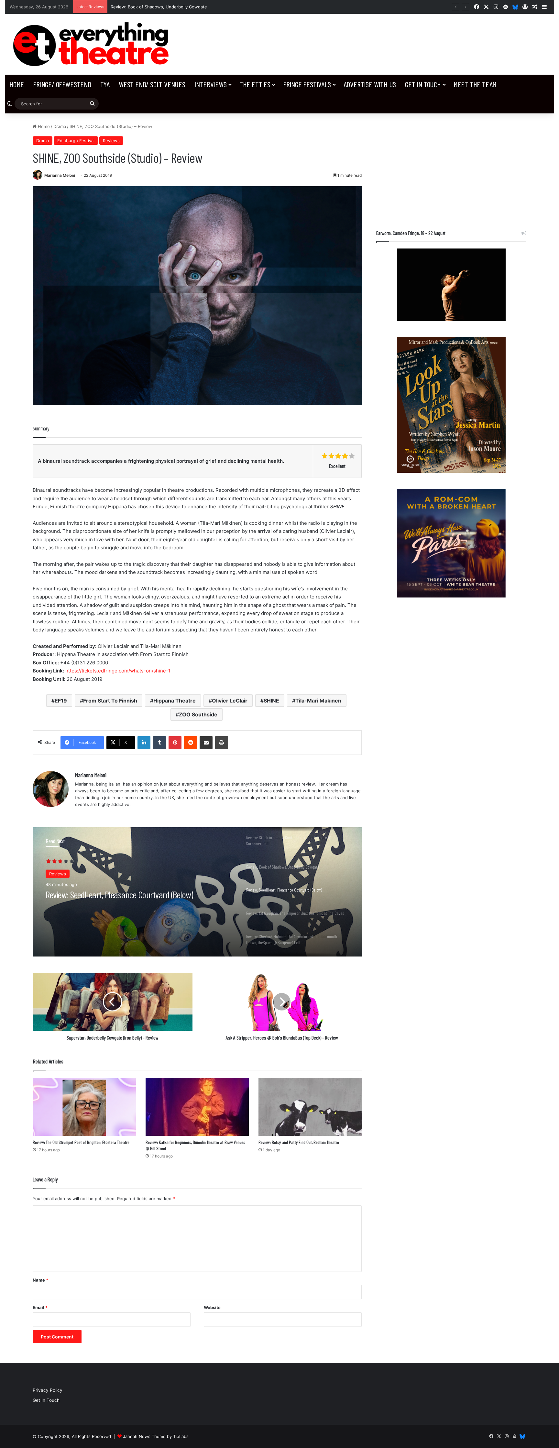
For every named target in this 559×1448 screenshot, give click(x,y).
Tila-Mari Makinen (318, 700)
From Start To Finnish (110, 700)
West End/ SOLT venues (152, 84)
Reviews (111, 140)
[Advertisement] (451, 168)
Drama (59, 126)
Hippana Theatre (174, 700)
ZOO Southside (198, 714)
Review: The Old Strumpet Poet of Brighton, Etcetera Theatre (81, 1142)
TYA (105, 84)
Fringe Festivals (307, 84)
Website (212, 1307)
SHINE (271, 700)
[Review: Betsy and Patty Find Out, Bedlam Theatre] (310, 1107)
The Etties (254, 84)
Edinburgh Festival (75, 140)
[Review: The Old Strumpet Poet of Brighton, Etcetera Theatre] (84, 1107)
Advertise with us (370, 84)
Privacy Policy (47, 1390)
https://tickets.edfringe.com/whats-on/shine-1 (117, 671)
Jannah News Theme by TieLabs (156, 1436)
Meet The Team (475, 84)
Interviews (210, 84)
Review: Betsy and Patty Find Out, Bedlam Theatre (298, 1142)
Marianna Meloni (59, 175)
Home (16, 84)
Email (40, 1307)
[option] (197, 892)
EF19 (61, 700)
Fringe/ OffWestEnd (62, 84)
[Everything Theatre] (93, 44)
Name (40, 1280)
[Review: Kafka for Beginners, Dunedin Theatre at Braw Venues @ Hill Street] (197, 1107)
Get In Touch (423, 84)
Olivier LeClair (229, 700)
